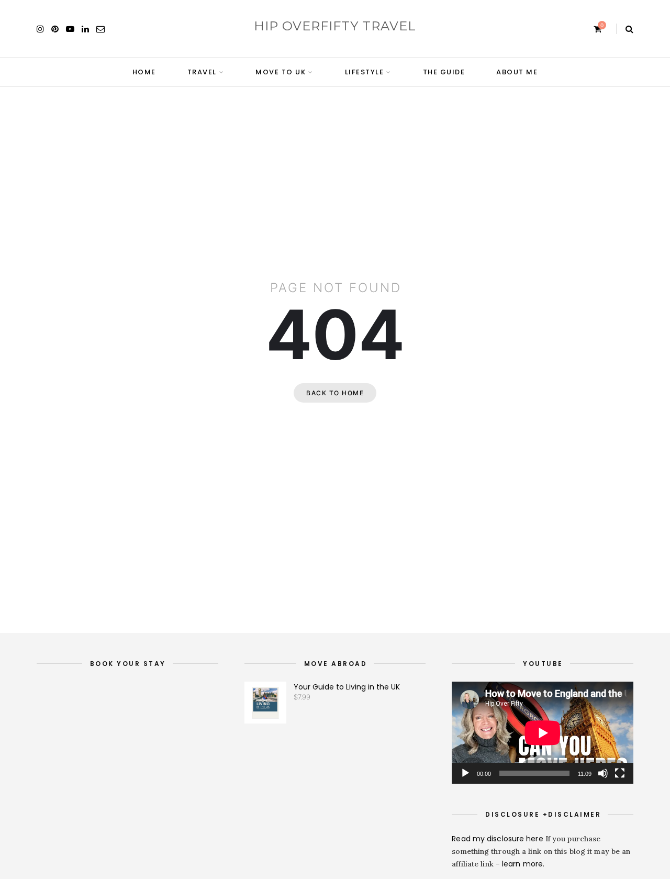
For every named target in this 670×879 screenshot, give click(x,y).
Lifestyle (364, 72)
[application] (542, 733)
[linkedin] (85, 29)
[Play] (465, 773)
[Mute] (603, 773)
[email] (100, 29)
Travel (202, 72)
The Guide (444, 72)
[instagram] (40, 29)
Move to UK (280, 72)
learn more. (523, 864)
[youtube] (70, 29)
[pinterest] (55, 29)
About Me (517, 72)
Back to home (335, 393)
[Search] (629, 29)
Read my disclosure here (498, 838)
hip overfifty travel (335, 26)
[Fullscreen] (620, 773)
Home (144, 72)
